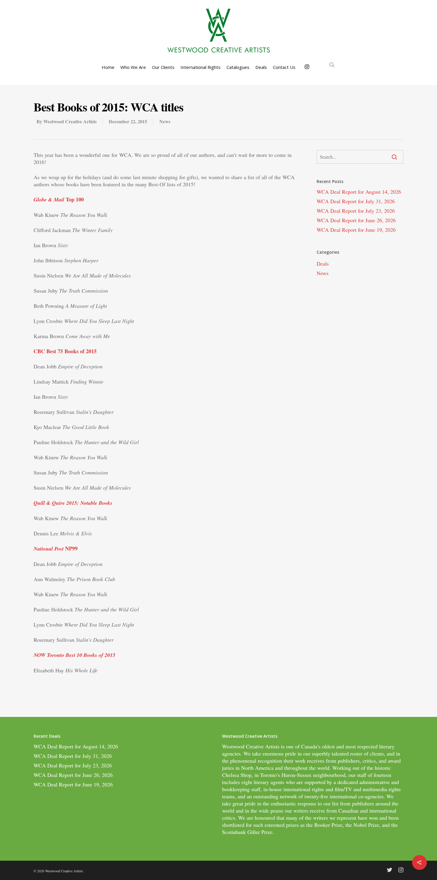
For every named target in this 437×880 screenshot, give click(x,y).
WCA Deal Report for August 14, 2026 (359, 191)
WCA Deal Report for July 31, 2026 (356, 201)
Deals (261, 67)
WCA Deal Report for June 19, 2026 (356, 229)
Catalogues (238, 67)
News (164, 121)
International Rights (200, 67)
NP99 (56, 548)
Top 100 (59, 199)
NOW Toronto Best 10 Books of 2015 (74, 655)
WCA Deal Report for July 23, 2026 (356, 210)
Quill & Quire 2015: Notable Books (73, 503)
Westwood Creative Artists (70, 121)
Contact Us (284, 67)
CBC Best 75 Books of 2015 (65, 351)
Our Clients (163, 67)
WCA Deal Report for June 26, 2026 (356, 220)
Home (108, 67)
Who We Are (133, 67)
